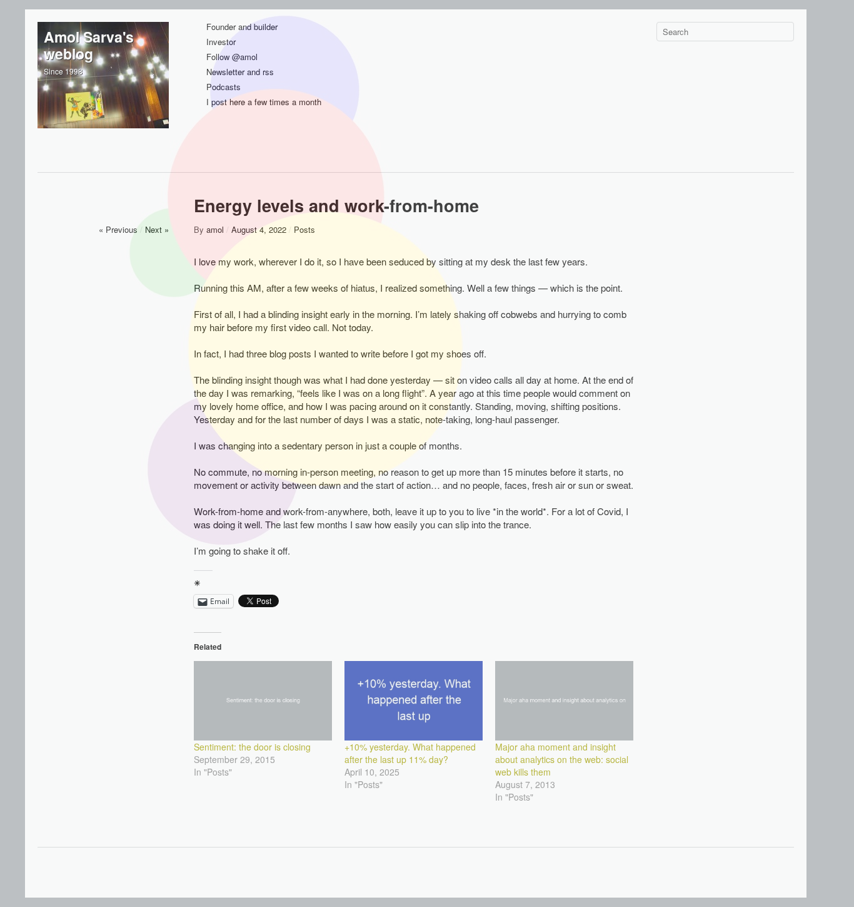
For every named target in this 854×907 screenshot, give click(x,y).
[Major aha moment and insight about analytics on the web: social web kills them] (564, 700)
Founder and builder (242, 27)
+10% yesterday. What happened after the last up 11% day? (410, 753)
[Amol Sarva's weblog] (103, 87)
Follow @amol (232, 57)
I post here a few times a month (263, 102)
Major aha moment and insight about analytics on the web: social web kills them (561, 759)
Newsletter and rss (240, 72)
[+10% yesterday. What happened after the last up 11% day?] (413, 700)
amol (215, 229)
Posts (304, 229)
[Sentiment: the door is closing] (263, 700)
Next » (157, 229)
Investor (221, 42)
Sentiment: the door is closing (252, 746)
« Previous (118, 229)
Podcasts (223, 87)
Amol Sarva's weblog (89, 45)
